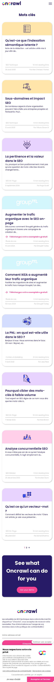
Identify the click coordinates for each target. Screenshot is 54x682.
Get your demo (27, 590)
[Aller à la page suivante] (29, 547)
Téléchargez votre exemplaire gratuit (28, 236)
